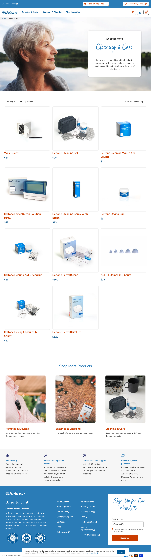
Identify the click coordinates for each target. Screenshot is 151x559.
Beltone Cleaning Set (65, 153)
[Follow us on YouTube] (12, 502)
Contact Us (62, 522)
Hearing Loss (87, 506)
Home (4, 18)
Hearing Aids (87, 511)
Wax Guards (11, 153)
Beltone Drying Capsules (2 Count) (21, 334)
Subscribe (124, 538)
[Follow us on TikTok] (27, 502)
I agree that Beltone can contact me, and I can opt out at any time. (128, 530)
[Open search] (133, 12)
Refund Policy (63, 511)
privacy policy (91, 553)
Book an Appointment (87, 528)
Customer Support (65, 516)
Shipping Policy (64, 506)
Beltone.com (62, 532)
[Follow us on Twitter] (22, 502)
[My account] (140, 12)
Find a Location (10, 4)
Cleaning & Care (73, 12)
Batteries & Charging (52, 12)
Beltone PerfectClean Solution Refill (22, 216)
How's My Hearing (89, 535)
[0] (146, 12)
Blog (83, 516)
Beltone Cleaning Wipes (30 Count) (118, 155)
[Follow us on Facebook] (7, 502)
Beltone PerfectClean (65, 275)
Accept (121, 552)
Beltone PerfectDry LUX (66, 332)
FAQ (59, 527)
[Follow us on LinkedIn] (17, 502)
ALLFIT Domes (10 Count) (116, 275)
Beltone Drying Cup (112, 214)
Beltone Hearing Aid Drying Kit (23, 275)
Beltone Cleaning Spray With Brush (70, 216)
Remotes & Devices (30, 12)
